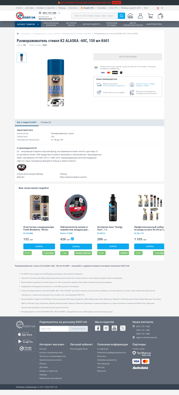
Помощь (62, 8)
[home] (18, 33)
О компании (102, 349)
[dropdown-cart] (150, 15)
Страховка (101, 8)
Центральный (45, 18)
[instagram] (106, 328)
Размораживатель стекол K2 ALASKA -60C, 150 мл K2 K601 (116, 33)
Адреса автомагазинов (146, 337)
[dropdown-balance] (160, 15)
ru (158, 8)
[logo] (26, 16)
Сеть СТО (113, 8)
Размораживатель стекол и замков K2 (76, 33)
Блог (146, 8)
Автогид (100, 367)
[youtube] (114, 328)
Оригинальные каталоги (50, 360)
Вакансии (101, 371)
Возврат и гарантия (46, 8)
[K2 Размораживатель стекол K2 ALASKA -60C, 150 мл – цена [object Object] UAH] (21, 58)
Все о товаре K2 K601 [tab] (26, 122)
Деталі (116, 2)
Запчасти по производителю (52, 356)
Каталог (43, 349)
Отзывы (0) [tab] (46, 122)
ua (162, 8)
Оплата (19, 8)
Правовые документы (107, 360)
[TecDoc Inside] (147, 353)
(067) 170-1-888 (143, 326)
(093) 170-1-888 (143, 333)
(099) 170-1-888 (143, 330)
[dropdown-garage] (130, 15)
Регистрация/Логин (79, 349)
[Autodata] (147, 367)
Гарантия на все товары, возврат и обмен (145, 85)
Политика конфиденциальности (111, 352)
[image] (39, 207)
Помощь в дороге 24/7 (131, 8)
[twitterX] (122, 328)
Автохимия (25, 33)
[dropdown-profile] (140, 15)
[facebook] (97, 328)
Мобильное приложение (50, 378)
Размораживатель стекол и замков (46, 33)
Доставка (30, 8)
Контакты (73, 8)
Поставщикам (103, 363)
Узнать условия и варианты (114, 86)
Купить (39, 246)
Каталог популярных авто (51, 352)
